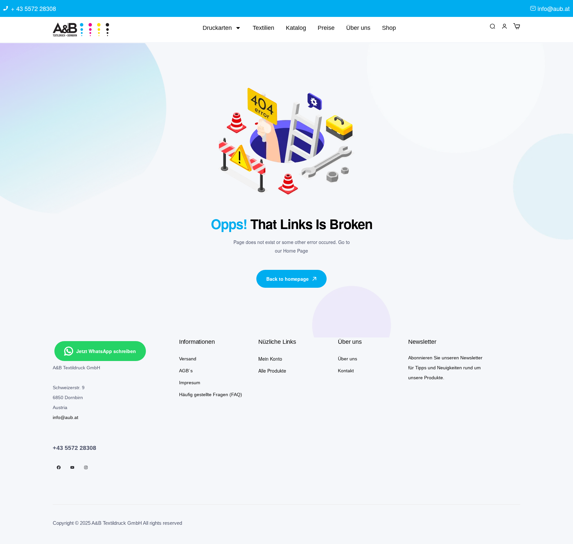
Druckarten (217, 28)
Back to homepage (287, 278)
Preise (326, 28)
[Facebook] (59, 467)
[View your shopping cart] (516, 26)
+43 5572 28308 (74, 448)
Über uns (358, 28)
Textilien (263, 28)
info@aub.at (65, 417)
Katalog (296, 28)
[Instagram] (86, 467)
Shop (389, 28)
